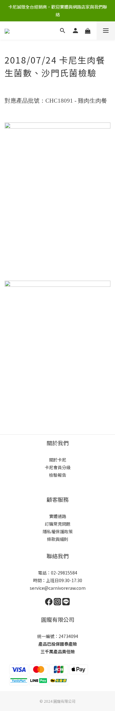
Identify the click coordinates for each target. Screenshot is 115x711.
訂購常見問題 (58, 524)
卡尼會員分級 (58, 467)
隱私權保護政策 (58, 531)
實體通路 (57, 516)
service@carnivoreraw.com (58, 588)
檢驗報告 (57, 475)
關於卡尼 (57, 460)
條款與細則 (57, 539)
